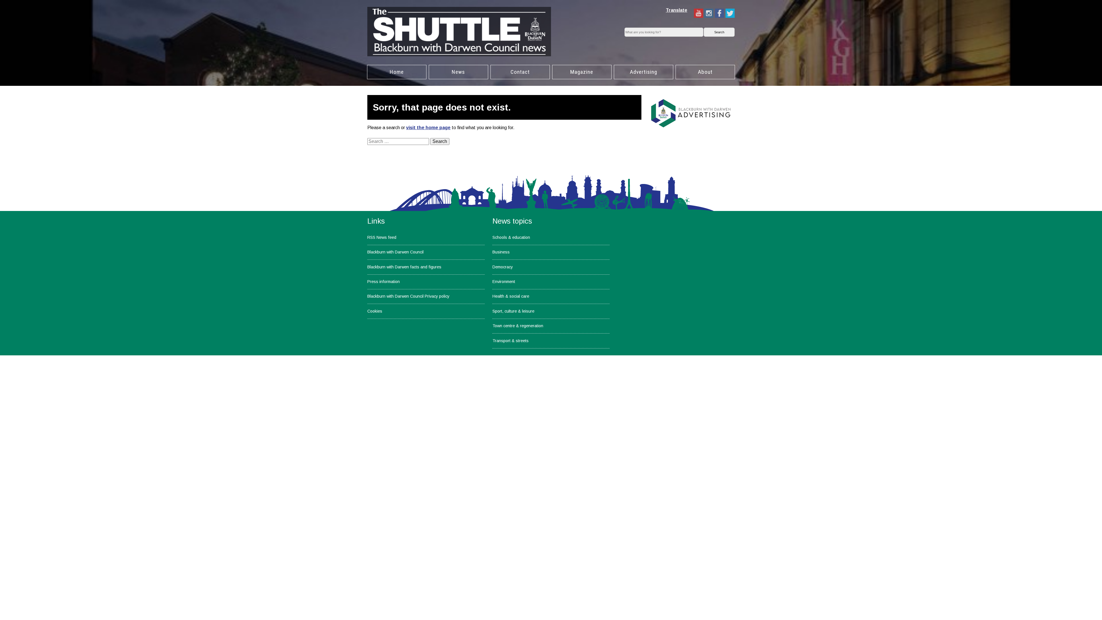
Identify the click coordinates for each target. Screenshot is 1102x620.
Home (397, 72)
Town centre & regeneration (517, 325)
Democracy (502, 267)
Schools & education (511, 237)
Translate (676, 10)
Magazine (581, 72)
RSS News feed (381, 237)
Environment (503, 281)
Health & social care (510, 296)
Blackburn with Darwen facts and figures (404, 267)
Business (501, 252)
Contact (520, 72)
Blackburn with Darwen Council (395, 252)
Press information (383, 281)
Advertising (643, 72)
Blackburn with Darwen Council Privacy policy (408, 296)
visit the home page (428, 127)
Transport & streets (510, 340)
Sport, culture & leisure (513, 311)
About (705, 72)
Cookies (374, 311)
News (458, 72)
